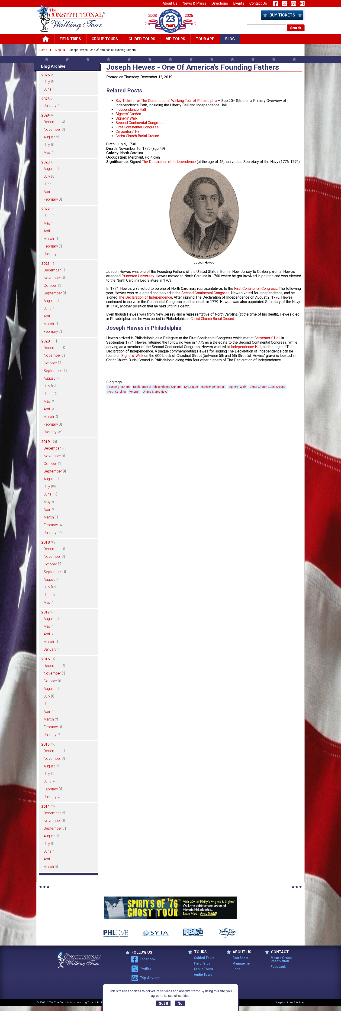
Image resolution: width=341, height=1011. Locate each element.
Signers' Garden (128, 114)
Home (43, 50)
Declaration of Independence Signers (157, 386)
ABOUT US (242, 952)
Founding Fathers (118, 386)
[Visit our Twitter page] (284, 3)
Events (238, 3)
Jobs (236, 969)
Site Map (299, 1002)
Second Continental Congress (140, 123)
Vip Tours (175, 39)
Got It (163, 1003)
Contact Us (258, 3)
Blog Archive (53, 66)
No (180, 1003)
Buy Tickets (282, 15)
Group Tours (105, 39)
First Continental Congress (137, 127)
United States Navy (155, 391)
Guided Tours (142, 39)
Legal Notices (284, 1002)
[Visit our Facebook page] (275, 3)
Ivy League (191, 386)
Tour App (205, 39)
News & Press (194, 3)
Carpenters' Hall (128, 131)
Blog (230, 39)
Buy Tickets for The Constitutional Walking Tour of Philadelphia (166, 100)
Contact (280, 952)
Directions (219, 3)
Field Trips (70, 39)
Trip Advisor (150, 978)
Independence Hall (131, 109)
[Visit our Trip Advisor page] (293, 3)
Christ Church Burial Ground (137, 136)
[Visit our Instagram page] (302, 3)
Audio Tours (203, 974)
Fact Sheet (240, 957)
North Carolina (116, 391)
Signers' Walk (127, 118)
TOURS (200, 952)
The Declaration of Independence (169, 162)
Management (242, 963)
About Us (170, 3)
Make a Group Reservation (281, 959)
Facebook (148, 959)
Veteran (134, 391)
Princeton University (138, 276)
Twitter (145, 968)
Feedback (278, 966)
